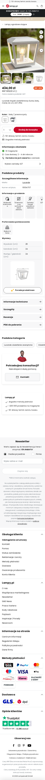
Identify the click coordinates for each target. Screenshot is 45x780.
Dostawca (8, 694)
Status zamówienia (11, 552)
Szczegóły (9, 309)
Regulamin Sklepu (10, 641)
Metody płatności (10, 561)
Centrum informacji (11, 636)
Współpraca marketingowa (15, 592)
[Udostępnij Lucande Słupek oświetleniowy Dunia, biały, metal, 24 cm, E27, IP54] (41, 37)
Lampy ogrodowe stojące (16, 24)
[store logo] (13, 6)
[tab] (22, 554)
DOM (21, 14)
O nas (5, 588)
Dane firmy (7, 649)
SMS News (7, 601)
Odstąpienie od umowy (14, 539)
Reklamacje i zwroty (12, 557)
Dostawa (6, 565)
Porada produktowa (24, 290)
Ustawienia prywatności (17, 750)
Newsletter (7, 597)
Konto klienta (8, 574)
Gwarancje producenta (13, 570)
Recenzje (8, 317)
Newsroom (7, 623)
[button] (5, 78)
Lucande (26, 182)
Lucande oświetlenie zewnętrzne (18, 345)
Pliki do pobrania (13, 324)
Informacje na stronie (16, 631)
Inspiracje (7, 618)
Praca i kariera (9, 605)
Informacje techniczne (16, 301)
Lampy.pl (8, 582)
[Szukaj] (38, 6)
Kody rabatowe (9, 610)
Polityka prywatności (12, 645)
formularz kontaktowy (25, 518)
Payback (6, 614)
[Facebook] (15, 745)
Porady (16, 618)
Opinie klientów (12, 711)
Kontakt (6, 544)
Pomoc (5, 548)
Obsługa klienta (12, 534)
